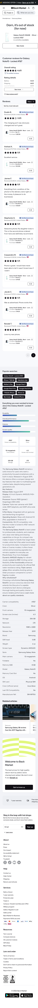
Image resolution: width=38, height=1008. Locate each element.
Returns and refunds (10, 882)
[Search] (18, 12)
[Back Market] (18, 8)
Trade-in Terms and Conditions (13, 959)
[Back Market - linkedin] (19, 862)
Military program (8, 907)
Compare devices (9, 937)
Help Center (7, 876)
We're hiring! (7, 856)
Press (5, 847)
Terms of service (8, 956)
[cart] (33, 8)
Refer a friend (7, 892)
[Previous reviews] (28, 355)
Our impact (7, 850)
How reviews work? (12, 94)
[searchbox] (27, 13)
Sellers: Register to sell (10, 910)
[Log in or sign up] (29, 8)
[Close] (35, 2)
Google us (14, 778)
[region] (19, 719)
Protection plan (8, 898)
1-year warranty (8, 895)
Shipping (6, 879)
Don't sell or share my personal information (17, 965)
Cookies (6, 962)
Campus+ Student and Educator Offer (16, 904)
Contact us (7, 873)
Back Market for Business (11, 916)
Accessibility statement (11, 853)
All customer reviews (10, 940)
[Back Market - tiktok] (9, 862)
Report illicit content (10, 970)
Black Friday (7, 946)
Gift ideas (6, 943)
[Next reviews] (33, 355)
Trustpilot (6, 859)
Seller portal (7, 913)
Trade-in (6, 901)
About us (6, 844)
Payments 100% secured (11, 918)
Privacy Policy (7, 968)
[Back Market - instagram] (5, 862)
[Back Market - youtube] (14, 862)
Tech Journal (7, 934)
